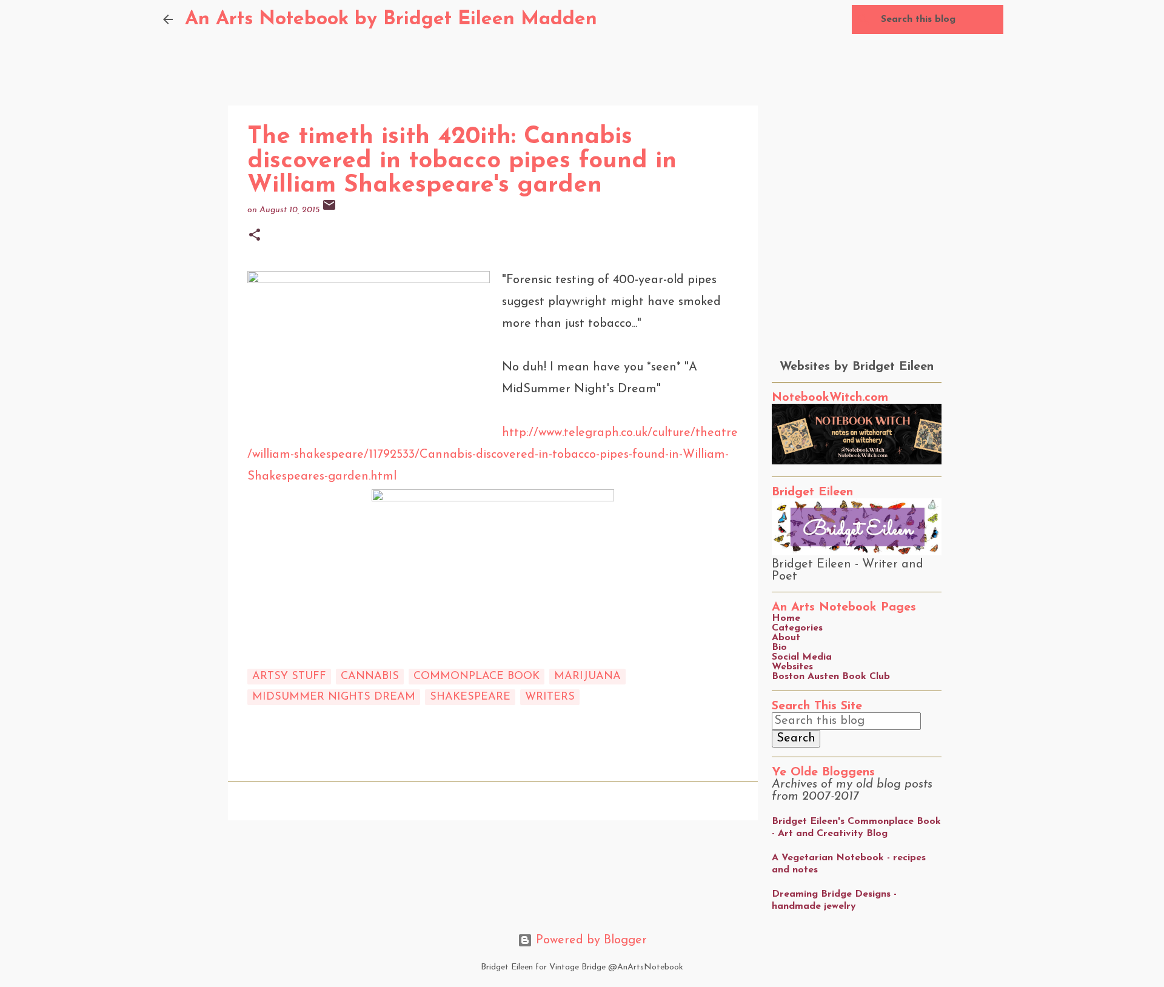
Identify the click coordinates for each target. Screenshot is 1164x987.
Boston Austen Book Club (831, 676)
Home (786, 618)
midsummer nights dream (333, 697)
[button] (254, 236)
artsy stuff (289, 676)
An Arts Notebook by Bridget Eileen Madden (391, 19)
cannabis (370, 676)
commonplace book (476, 676)
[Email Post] (329, 210)
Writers (550, 697)
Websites (792, 667)
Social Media (802, 657)
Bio (779, 647)
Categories (797, 628)
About (786, 638)
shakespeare (470, 697)
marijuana (587, 676)
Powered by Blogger (589, 940)
